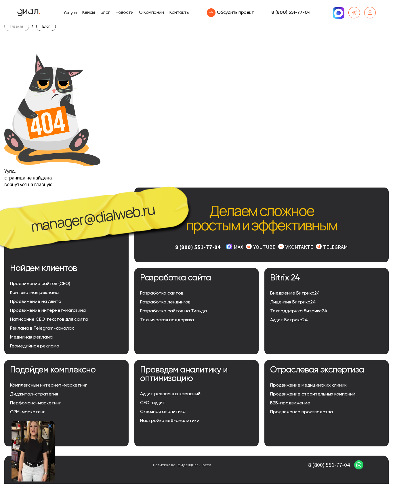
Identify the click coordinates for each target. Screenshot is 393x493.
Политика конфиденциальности (182, 464)
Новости (124, 12)
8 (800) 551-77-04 (291, 12)
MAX (238, 247)
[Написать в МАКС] (338, 12)
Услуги (70, 13)
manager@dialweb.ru (93, 218)
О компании (151, 12)
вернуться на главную (28, 184)
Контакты (179, 12)
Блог (105, 12)
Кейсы (88, 12)
